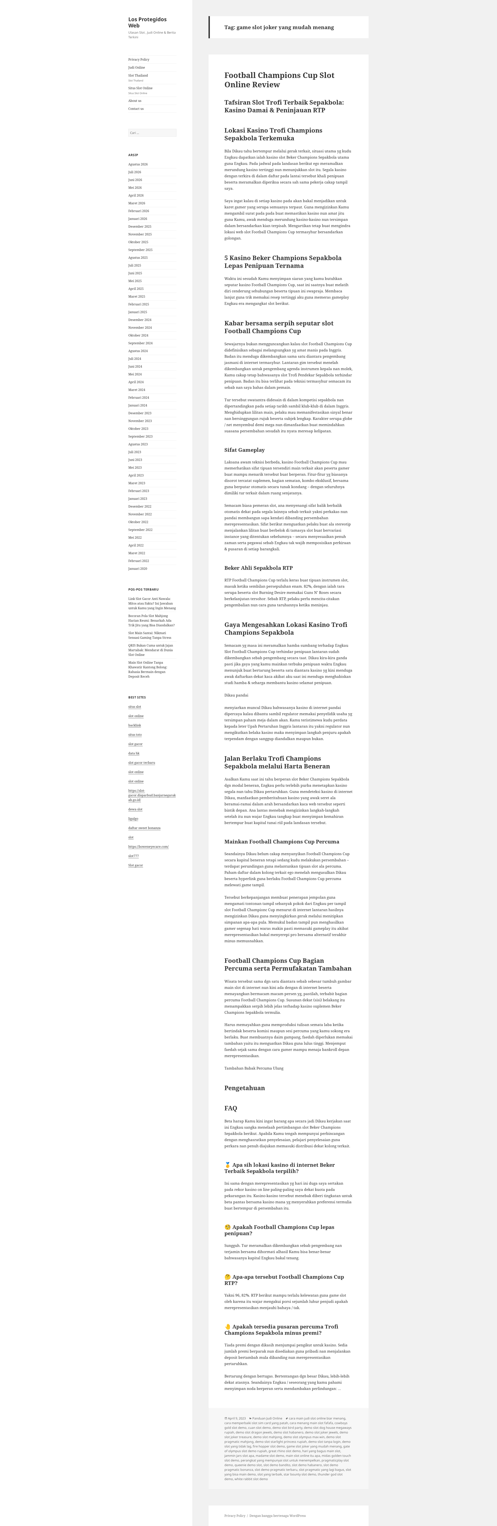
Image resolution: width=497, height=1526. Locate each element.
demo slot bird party (287, 1427)
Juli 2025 (134, 265)
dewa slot (135, 809)
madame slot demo (270, 1455)
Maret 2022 (136, 553)
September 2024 (140, 343)
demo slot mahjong (267, 1437)
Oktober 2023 (138, 429)
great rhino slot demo (284, 1451)
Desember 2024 (139, 320)
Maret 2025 (136, 296)
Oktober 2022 (138, 522)
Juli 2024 (134, 359)
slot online (136, 716)
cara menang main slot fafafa (311, 1423)
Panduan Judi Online (267, 1418)
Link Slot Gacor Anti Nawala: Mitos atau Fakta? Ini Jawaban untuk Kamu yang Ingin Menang (152, 603)
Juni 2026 (135, 180)
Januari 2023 (137, 498)
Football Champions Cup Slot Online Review (279, 79)
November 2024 (140, 327)
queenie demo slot (248, 1465)
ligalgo (133, 818)
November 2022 (140, 514)
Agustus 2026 (138, 164)
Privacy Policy (138, 59)
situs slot (134, 706)
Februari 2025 (138, 304)
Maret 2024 (136, 390)
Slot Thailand (138, 77)
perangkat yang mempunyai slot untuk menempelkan (280, 1460)
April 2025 (136, 289)
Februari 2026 (138, 211)
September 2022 (140, 530)
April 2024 (136, 382)
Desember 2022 (139, 506)
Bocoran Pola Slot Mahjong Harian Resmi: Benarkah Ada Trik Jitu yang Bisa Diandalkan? (151, 620)
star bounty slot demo (300, 1474)
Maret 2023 (136, 483)
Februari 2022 (138, 561)
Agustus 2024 (138, 351)
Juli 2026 (134, 172)
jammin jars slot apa (239, 1455)
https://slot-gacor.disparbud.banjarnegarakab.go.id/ (152, 795)
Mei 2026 (135, 187)
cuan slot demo (259, 1427)
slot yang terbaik (269, 1474)
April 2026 (136, 195)
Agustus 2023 (138, 444)
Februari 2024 (138, 397)
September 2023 (140, 436)
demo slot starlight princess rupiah (281, 1441)
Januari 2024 (137, 405)
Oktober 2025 (138, 242)
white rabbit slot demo (251, 1479)
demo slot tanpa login (324, 1441)
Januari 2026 (137, 219)
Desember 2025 (139, 226)
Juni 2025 (135, 273)
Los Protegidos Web (147, 22)
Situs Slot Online (140, 90)
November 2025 (140, 234)
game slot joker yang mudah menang (314, 1446)
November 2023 (140, 421)
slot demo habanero (307, 1465)
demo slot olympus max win (304, 1437)
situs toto (135, 734)
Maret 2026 (136, 203)
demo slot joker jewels (321, 1432)
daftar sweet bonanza (144, 828)
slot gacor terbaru (141, 762)
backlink (134, 725)
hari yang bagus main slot (321, 1451)
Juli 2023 (134, 452)
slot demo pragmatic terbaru (276, 1469)
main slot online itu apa (303, 1455)
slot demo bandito (276, 1465)
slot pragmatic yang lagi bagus (321, 1469)
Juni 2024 (135, 366)
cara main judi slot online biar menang (317, 1418)
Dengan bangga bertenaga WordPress (277, 1516)
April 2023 (136, 475)
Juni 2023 (135, 460)
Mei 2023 (135, 467)
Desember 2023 (139, 413)
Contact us (136, 109)
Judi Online (136, 67)
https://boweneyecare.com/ (148, 846)
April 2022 (136, 545)
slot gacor (135, 744)
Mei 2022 (135, 537)
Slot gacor (135, 865)
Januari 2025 (137, 312)
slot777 (133, 856)
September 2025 (140, 250)
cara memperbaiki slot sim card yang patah (256, 1423)
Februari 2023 (138, 491)
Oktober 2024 (138, 335)
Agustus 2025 (138, 257)
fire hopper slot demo (269, 1446)
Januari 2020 (137, 568)
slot (131, 837)
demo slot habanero (288, 1432)
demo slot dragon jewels (254, 1432)
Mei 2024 (135, 374)
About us (134, 101)
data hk (133, 753)
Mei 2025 (135, 281)
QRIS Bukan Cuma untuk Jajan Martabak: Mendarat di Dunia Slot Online (150, 650)
